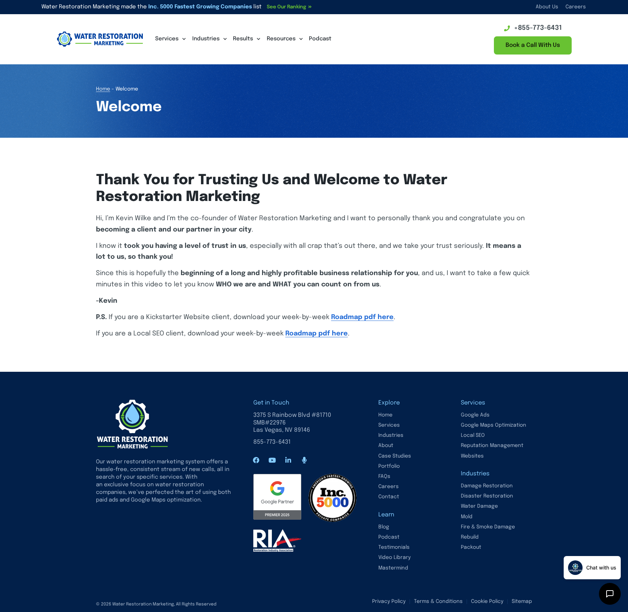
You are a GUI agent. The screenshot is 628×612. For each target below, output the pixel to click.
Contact (388, 496)
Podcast (320, 39)
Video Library (394, 557)
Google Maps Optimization (493, 425)
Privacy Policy (389, 601)
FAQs (384, 476)
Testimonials (394, 547)
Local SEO (473, 435)
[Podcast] (304, 460)
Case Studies (394, 456)
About (385, 445)
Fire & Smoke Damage (488, 527)
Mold (466, 516)
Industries (206, 39)
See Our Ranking (286, 6)
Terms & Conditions (438, 601)
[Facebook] (256, 460)
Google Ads (475, 415)
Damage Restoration (487, 485)
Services (166, 39)
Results (243, 39)
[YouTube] (272, 460)
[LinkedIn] (288, 460)
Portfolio (389, 466)
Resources (281, 39)
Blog (383, 527)
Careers (575, 6)
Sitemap (522, 601)
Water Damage (479, 506)
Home (103, 89)
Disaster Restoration (487, 496)
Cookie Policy (487, 601)
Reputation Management (492, 445)
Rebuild (470, 537)
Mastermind (393, 568)
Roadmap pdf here (362, 317)
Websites (472, 456)
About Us (547, 6)
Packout (471, 547)
